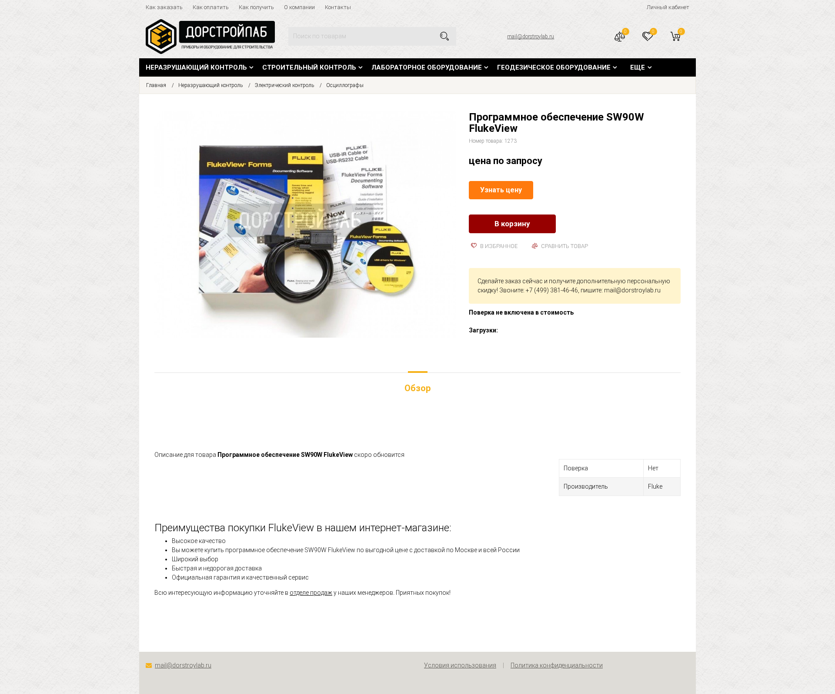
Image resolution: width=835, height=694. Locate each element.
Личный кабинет (668, 7)
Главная (156, 85)
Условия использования (460, 665)
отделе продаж (311, 592)
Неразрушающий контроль (196, 67)
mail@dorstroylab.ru (530, 37)
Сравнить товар (564, 246)
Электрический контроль (284, 85)
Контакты (338, 7)
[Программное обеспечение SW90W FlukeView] (305, 224)
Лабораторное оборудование (426, 67)
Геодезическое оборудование (554, 67)
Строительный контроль (309, 67)
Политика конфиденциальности (557, 665)
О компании (299, 7)
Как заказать (164, 7)
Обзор (417, 388)
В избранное (498, 246)
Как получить (256, 7)
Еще (637, 67)
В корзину (512, 223)
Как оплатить (211, 7)
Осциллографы (345, 85)
